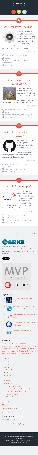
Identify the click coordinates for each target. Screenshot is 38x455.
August (8, 370)
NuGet (16, 348)
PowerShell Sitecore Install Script (23, 331)
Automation (11, 344)
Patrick (8, 58)
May (7, 378)
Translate (16, 419)
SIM (17, 351)
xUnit (31, 353)
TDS (7, 354)
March (8, 383)
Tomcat (13, 354)
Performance (10, 220)
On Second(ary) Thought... (19, 26)
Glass (18, 115)
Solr (12, 63)
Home (19, 234)
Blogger (22, 424)
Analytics (8, 60)
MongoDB (5, 348)
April (7, 381)
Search (26, 60)
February (9, 397)
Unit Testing (18, 353)
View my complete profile (10, 408)
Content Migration (31, 344)
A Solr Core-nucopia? (19, 186)
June (7, 375)
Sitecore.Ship (32, 351)
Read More (31, 51)
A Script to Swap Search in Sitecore (16, 391)
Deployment (19, 346)
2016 (6, 364)
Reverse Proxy (6, 351)
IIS (29, 346)
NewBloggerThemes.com (19, 442)
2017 (6, 361)
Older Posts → (32, 234)
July (7, 372)
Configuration (18, 60)
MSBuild (11, 348)
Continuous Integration (8, 346)
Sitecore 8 (6, 63)
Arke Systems (17, 249)
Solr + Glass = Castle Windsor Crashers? (18, 389)
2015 (6, 367)
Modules (33, 346)
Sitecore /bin (19, 3)
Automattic (16, 440)
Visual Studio (25, 354)
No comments (10, 65)
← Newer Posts (5, 234)
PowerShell (9, 169)
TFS (9, 353)
